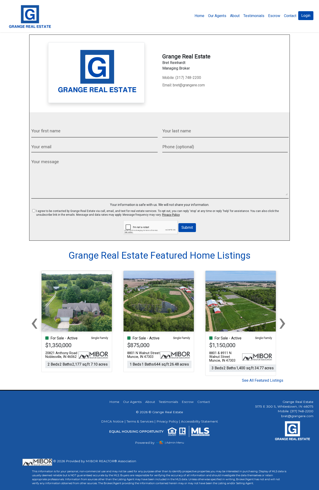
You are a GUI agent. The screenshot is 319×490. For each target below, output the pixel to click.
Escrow (274, 16)
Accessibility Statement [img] (199, 421)
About (235, 16)
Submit (187, 227)
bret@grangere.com (183, 85)
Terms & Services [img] (140, 421)
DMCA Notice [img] (112, 421)
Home (199, 16)
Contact (203, 402)
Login (305, 15)
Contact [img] (290, 16)
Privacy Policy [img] (171, 214)
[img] (147, 442)
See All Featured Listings (262, 380)
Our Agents (217, 16)
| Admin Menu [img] (174, 442)
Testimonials (253, 16)
